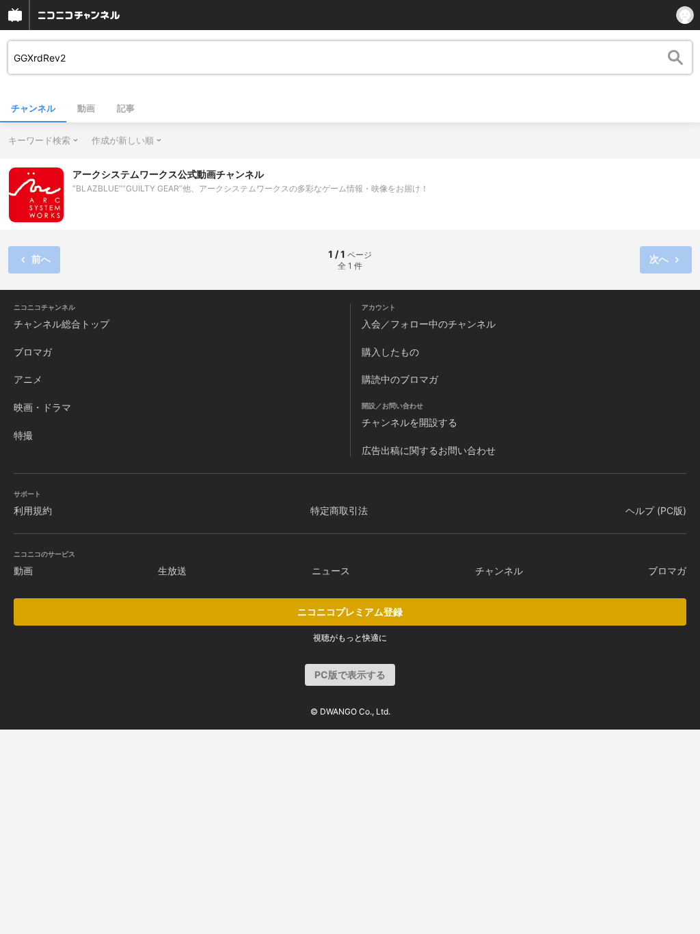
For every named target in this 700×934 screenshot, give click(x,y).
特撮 (23, 435)
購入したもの (390, 352)
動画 (86, 108)
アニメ (28, 379)
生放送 (172, 570)
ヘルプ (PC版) (655, 510)
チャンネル (33, 108)
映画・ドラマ (42, 407)
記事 (126, 108)
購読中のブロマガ (400, 379)
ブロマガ (33, 352)
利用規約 (33, 510)
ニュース (331, 570)
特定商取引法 (339, 510)
